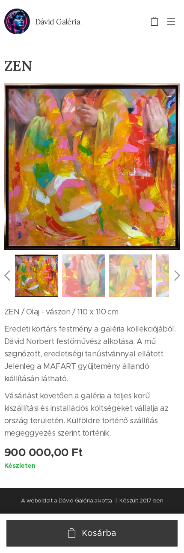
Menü (171, 21)
